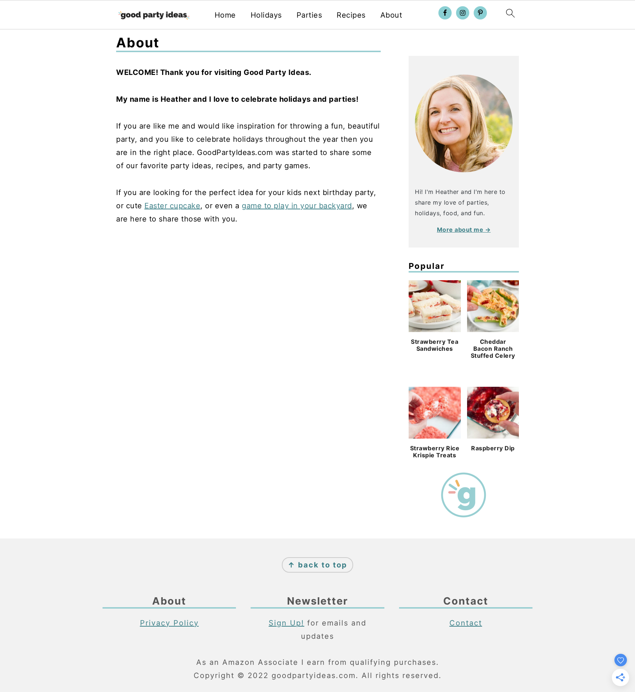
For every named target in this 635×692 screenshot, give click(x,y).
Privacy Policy (169, 623)
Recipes (351, 15)
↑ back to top (317, 565)
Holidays (266, 15)
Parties (309, 15)
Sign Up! (286, 623)
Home (225, 15)
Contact (465, 623)
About (391, 15)
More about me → (464, 229)
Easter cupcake (172, 205)
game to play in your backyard (297, 205)
